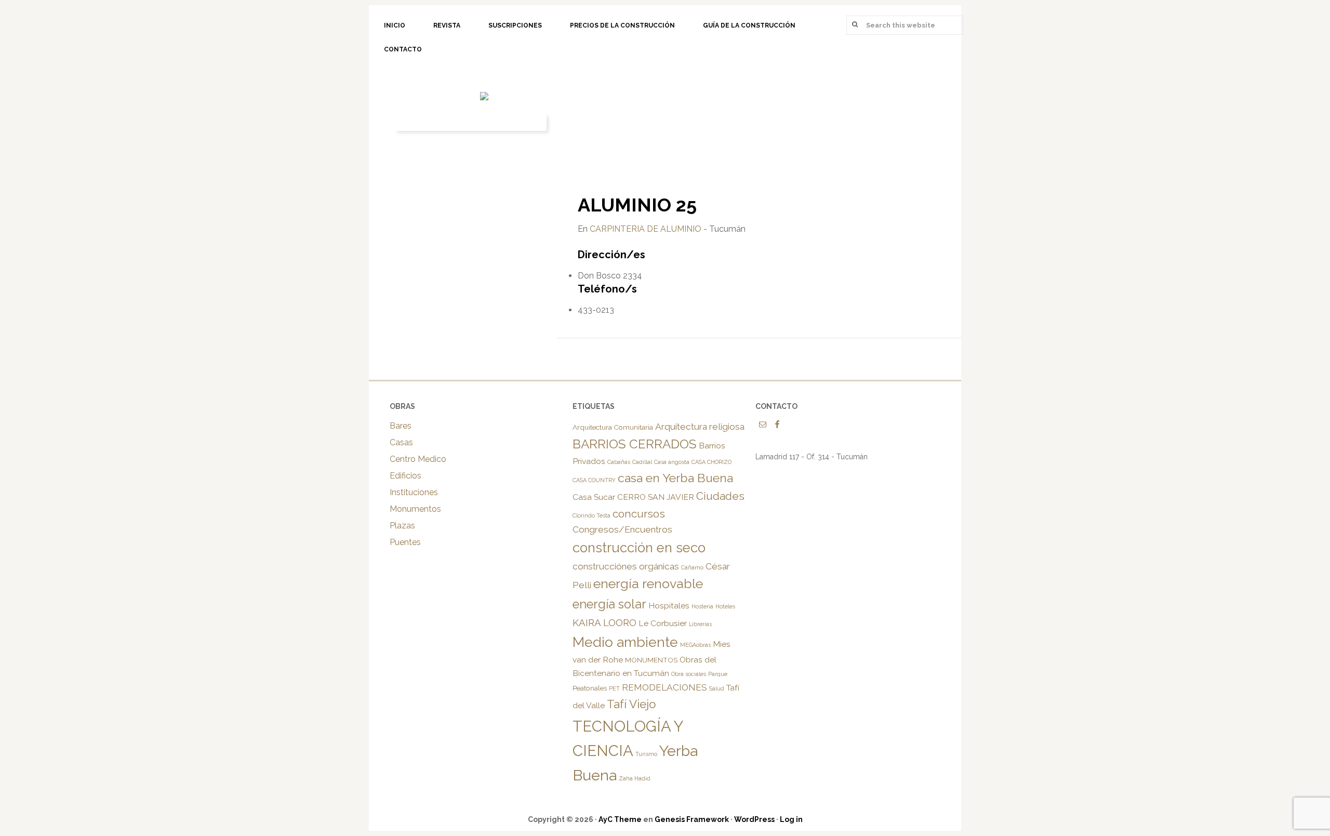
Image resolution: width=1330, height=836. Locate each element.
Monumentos (415, 509)
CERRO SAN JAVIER (655, 497)
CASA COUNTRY (594, 480)
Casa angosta (671, 462)
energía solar (609, 604)
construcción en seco (639, 547)
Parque (717, 674)
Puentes (405, 542)
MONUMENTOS (651, 660)
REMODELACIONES (664, 687)
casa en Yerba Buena (675, 478)
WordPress (754, 819)
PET (614, 688)
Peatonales (590, 688)
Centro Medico (418, 459)
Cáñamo (692, 567)
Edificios (405, 476)
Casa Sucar (594, 497)
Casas (401, 442)
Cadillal (642, 462)
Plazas (402, 525)
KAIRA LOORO (604, 622)
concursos (639, 513)
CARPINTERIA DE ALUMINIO (645, 229)
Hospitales (668, 606)
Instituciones (414, 492)
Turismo (646, 754)
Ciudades (720, 495)
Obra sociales (688, 674)
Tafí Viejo (631, 704)
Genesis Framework (692, 819)
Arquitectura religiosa (699, 426)
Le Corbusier (663, 623)
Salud (716, 688)
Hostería (702, 606)
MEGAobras (695, 645)
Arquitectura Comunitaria (613, 427)
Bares (400, 426)
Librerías (700, 624)
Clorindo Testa (591, 515)
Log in (791, 819)
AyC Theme (620, 819)
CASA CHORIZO (711, 462)
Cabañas (618, 462)
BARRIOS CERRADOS (635, 444)
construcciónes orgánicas (626, 566)
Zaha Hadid (634, 778)
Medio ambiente (625, 642)
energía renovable (648, 583)
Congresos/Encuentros (622, 529)
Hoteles (725, 606)
